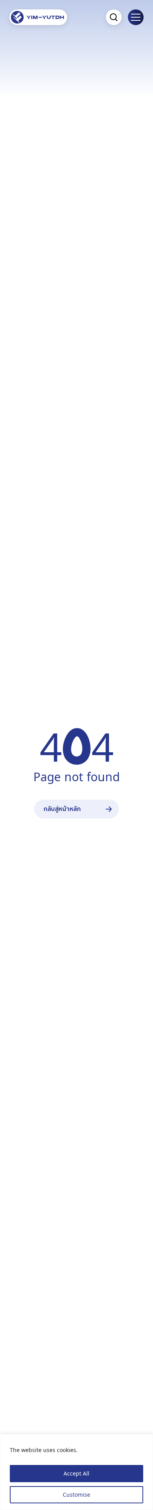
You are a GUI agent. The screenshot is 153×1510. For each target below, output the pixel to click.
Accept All (76, 1473)
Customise (76, 1494)
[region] (76, 1472)
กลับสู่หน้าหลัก (62, 808)
